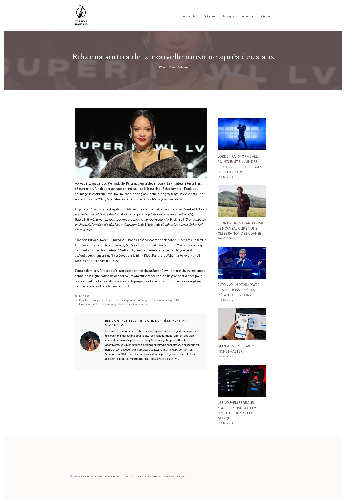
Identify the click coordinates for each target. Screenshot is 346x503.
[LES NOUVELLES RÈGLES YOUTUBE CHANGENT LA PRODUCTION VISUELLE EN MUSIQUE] (242, 394)
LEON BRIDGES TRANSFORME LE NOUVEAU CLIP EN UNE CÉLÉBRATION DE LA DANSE (241, 228)
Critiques (209, 16)
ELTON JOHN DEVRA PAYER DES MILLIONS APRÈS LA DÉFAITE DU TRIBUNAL (239, 290)
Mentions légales (127, 476)
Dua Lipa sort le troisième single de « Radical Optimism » (113, 304)
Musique (228, 16)
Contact (266, 16)
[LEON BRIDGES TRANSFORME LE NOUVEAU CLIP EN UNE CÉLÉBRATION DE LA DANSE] (242, 215)
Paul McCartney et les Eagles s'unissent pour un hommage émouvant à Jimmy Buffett (130, 300)
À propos (247, 16)
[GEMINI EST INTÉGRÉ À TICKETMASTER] (242, 338)
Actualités (189, 16)
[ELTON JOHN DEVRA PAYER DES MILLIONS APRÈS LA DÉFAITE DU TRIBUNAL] (242, 276)
